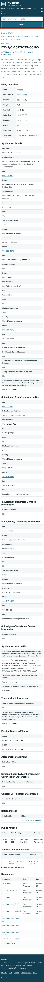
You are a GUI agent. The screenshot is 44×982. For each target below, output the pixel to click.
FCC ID (4, 973)
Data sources (26, 973)
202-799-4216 (8, 330)
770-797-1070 (8, 251)
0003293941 (22, 95)
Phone (16, 973)
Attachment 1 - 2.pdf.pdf (11, 911)
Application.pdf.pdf (9, 890)
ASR (17, 9)
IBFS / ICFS (3, 11)
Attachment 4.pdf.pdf (10, 904)
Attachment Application (11, 939)
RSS (35, 973)
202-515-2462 (8, 477)
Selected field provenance (13, 867)
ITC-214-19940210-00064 (31, 820)
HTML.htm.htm (7, 883)
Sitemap (4, 977)
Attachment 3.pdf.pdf (10, 897)
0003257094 (7, 406)
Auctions (35, 9)
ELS (8, 9)
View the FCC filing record (27, 135)
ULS (12, 9)
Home (3, 33)
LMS (23, 9)
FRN (10, 973)
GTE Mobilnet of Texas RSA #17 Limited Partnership (21, 36)
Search (22, 24)
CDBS (28, 9)
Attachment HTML (9, 943)
